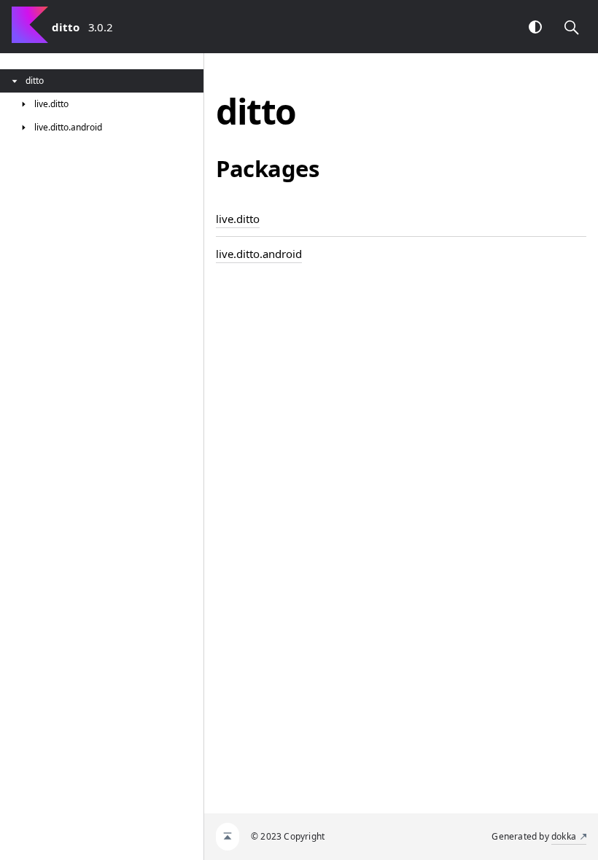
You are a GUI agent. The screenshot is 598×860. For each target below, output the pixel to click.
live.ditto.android (259, 253)
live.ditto (238, 218)
